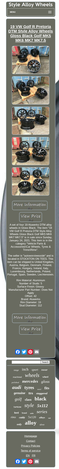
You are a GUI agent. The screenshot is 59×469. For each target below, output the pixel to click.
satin (32, 413)
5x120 (32, 417)
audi (16, 387)
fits (46, 388)
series (42, 411)
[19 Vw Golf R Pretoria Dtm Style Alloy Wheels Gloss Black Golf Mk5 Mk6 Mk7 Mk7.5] (30, 60)
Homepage (30, 436)
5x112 (42, 405)
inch (25, 369)
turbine (17, 407)
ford (16, 412)
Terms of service (30, 450)
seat (49, 418)
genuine (19, 393)
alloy (31, 423)
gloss (45, 381)
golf (18, 399)
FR (33, 455)
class (28, 399)
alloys (42, 417)
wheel (45, 377)
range (16, 370)
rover (44, 369)
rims (13, 417)
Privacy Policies (30, 445)
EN (28, 455)
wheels (32, 375)
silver (42, 424)
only (19, 424)
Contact (30, 440)
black (40, 398)
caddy (22, 417)
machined (17, 377)
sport (35, 369)
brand (24, 413)
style (29, 405)
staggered (41, 393)
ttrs (30, 393)
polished (15, 382)
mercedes (30, 381)
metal (39, 389)
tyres (29, 387)
